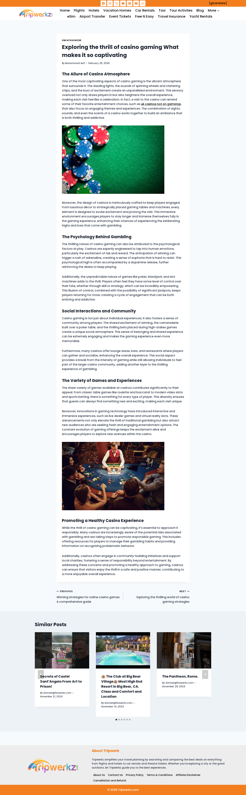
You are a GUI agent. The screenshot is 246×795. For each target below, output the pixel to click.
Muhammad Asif (75, 63)
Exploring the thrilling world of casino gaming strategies (163, 597)
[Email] (136, 3)
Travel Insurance (171, 16)
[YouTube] (123, 3)
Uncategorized (71, 40)
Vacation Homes (117, 10)
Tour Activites (181, 10)
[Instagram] (110, 3)
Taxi (162, 10)
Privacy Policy (135, 775)
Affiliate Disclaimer (188, 775)
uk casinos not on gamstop (161, 104)
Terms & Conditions (160, 775)
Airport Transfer (92, 16)
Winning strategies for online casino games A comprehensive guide (88, 597)
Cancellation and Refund (109, 780)
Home (65, 10)
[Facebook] (103, 3)
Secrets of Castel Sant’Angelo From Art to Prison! (61, 681)
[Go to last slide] (41, 674)
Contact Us (115, 775)
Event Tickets (120, 16)
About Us (99, 775)
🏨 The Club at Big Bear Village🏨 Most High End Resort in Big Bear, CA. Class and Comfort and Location (121, 686)
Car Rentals (145, 10)
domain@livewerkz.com (57, 692)
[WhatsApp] (142, 3)
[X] (116, 3)
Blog (200, 10)
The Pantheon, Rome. (180, 676)
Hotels (94, 10)
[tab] (116, 719)
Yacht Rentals (200, 16)
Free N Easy (144, 16)
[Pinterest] (129, 3)
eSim (71, 16)
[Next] (205, 674)
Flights (79, 10)
